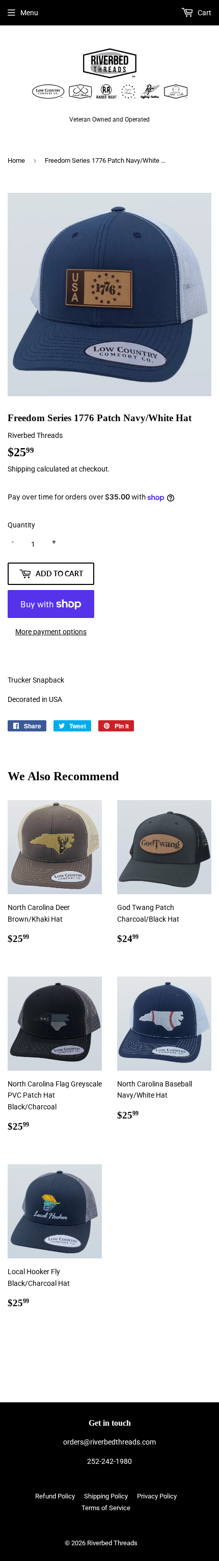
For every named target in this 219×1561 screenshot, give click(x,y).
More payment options (51, 632)
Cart (203, 13)
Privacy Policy (157, 1496)
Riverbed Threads (112, 1543)
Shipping (21, 469)
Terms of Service (105, 1508)
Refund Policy (55, 1496)
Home (16, 160)
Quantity (21, 525)
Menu (29, 13)
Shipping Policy (106, 1496)
